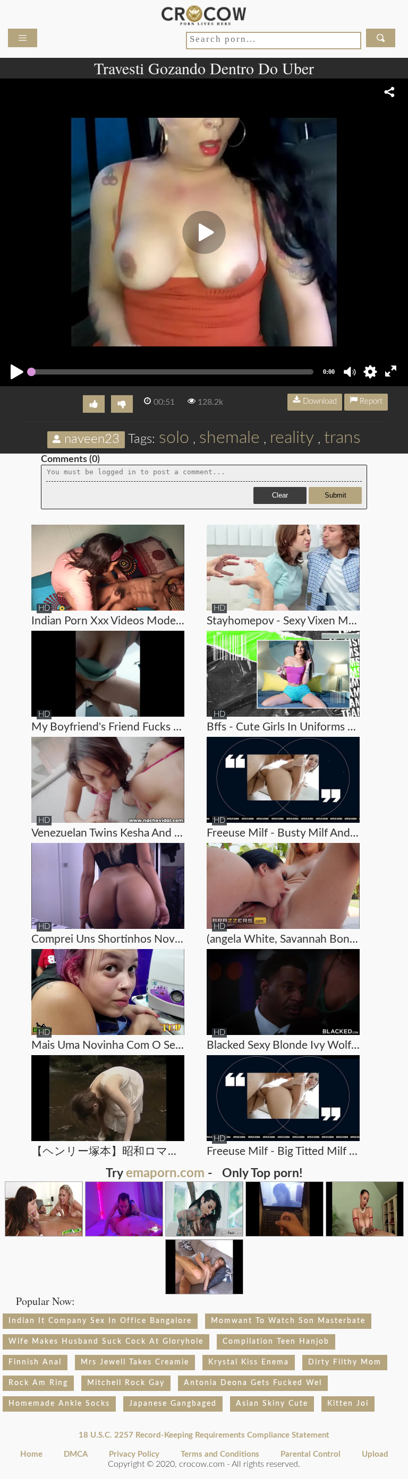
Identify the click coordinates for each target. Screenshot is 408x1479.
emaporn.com (165, 1173)
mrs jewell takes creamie (135, 1362)
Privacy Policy (134, 1454)
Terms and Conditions (220, 1454)
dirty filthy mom (344, 1362)
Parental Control (310, 1454)
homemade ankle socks (59, 1403)
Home (31, 1454)
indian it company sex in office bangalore (100, 1321)
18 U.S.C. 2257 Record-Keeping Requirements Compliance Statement (204, 1435)
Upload (375, 1454)
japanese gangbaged (173, 1403)
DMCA (76, 1454)
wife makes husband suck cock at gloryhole (105, 1341)
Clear (280, 495)
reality (292, 437)
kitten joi (348, 1403)
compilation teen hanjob (276, 1341)
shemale (229, 437)
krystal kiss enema (248, 1362)
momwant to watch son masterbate (288, 1321)
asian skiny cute (272, 1403)
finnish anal (35, 1362)
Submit (335, 495)
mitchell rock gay (126, 1383)
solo (174, 437)
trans (342, 437)
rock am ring (38, 1383)
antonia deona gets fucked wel (253, 1383)
